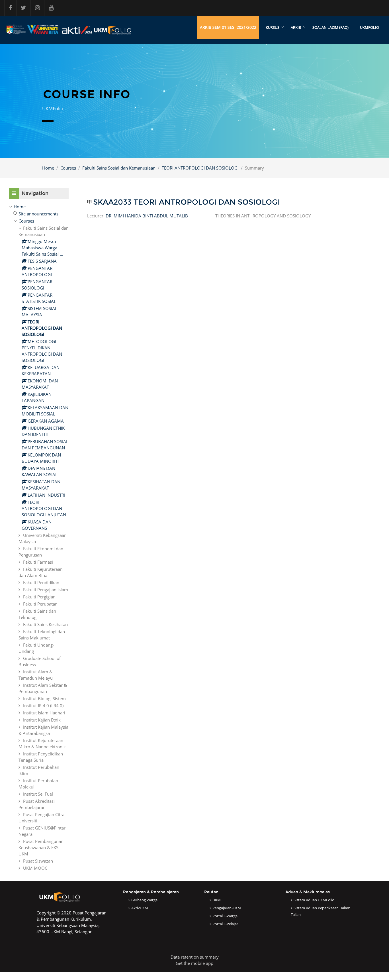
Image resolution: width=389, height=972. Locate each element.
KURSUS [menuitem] (272, 27)
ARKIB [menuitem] (296, 27)
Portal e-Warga (225, 915)
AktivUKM (139, 907)
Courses (68, 168)
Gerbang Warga (144, 899)
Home (48, 168)
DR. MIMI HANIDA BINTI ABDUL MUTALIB (147, 216)
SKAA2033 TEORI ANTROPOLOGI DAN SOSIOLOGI (186, 202)
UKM (216, 899)
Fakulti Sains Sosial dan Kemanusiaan (118, 168)
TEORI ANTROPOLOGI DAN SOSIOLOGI (200, 168)
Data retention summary (195, 957)
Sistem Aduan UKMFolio (314, 899)
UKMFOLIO (369, 27)
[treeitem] (39, 537)
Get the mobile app (194, 963)
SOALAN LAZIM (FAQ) (330, 27)
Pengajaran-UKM (226, 907)
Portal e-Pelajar (225, 923)
